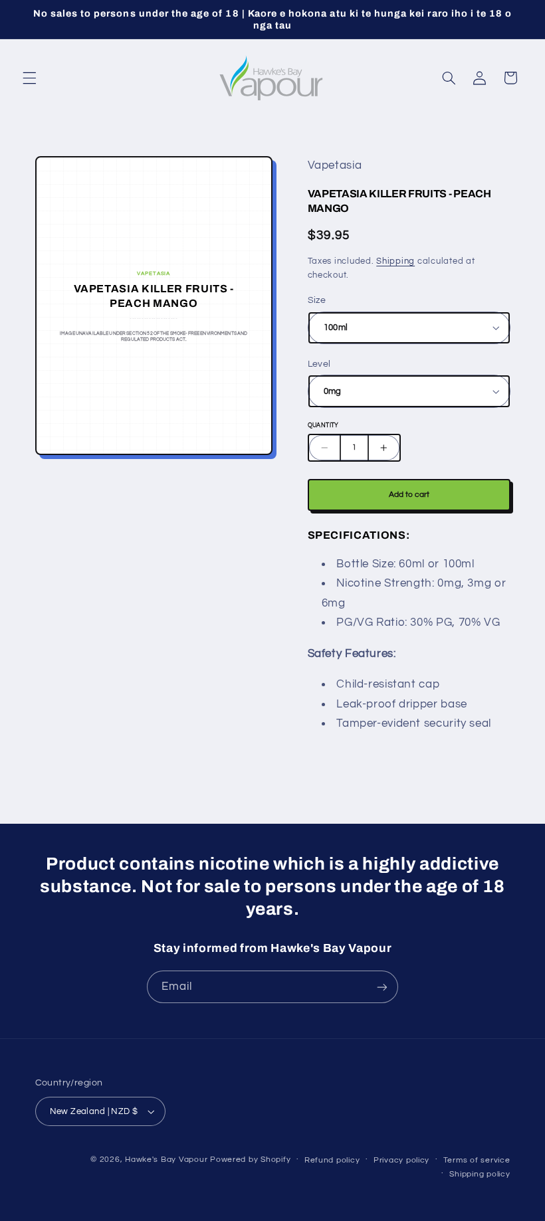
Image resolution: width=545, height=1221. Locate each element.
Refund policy (332, 1160)
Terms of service (476, 1160)
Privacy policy (401, 1160)
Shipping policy (479, 1174)
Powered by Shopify (250, 1159)
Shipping (395, 261)
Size (317, 300)
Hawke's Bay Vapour (166, 1159)
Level (319, 364)
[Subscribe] (382, 987)
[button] (29, 77)
